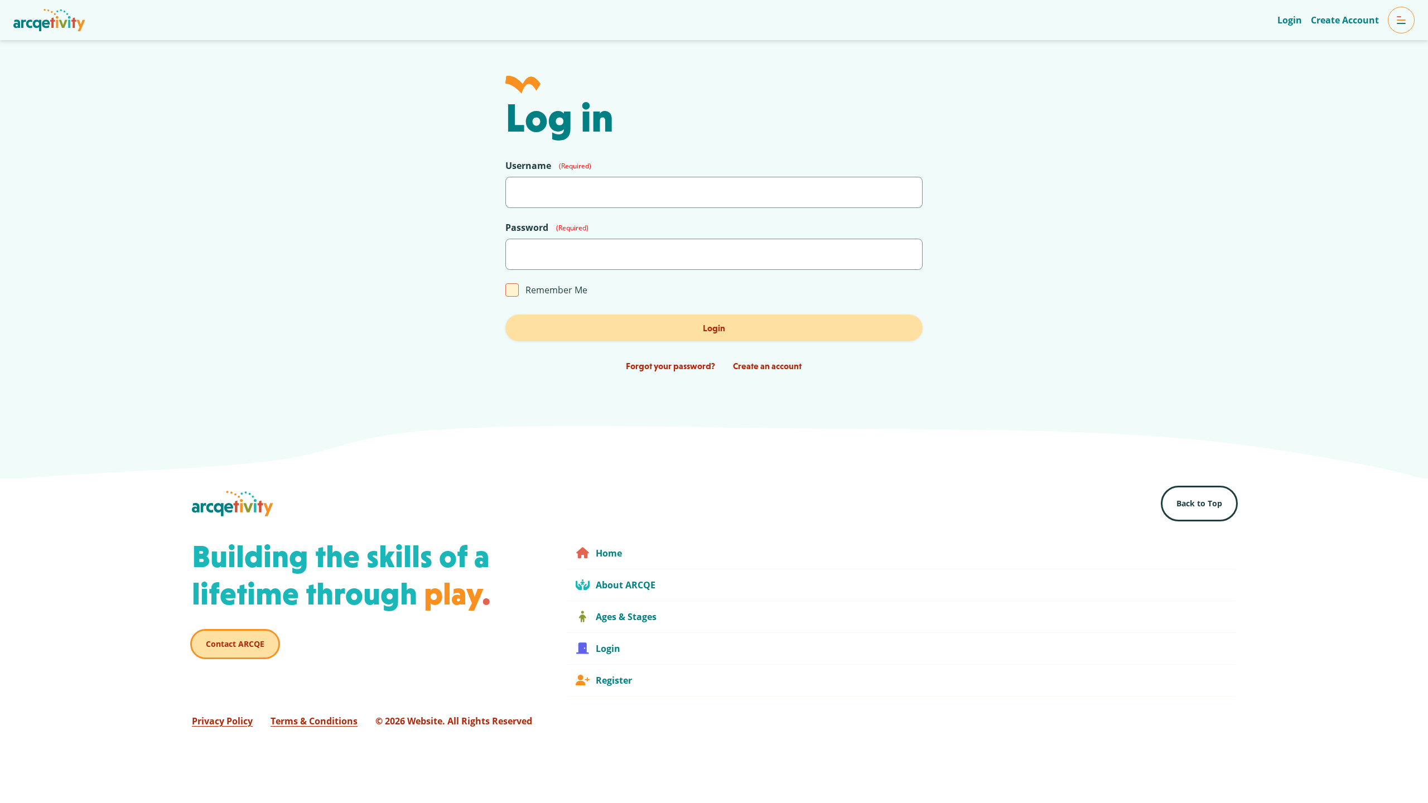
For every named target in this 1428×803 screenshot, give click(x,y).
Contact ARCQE (235, 643)
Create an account (767, 366)
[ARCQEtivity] (49, 20)
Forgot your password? (670, 366)
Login (714, 328)
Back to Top (1199, 503)
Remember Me (556, 290)
